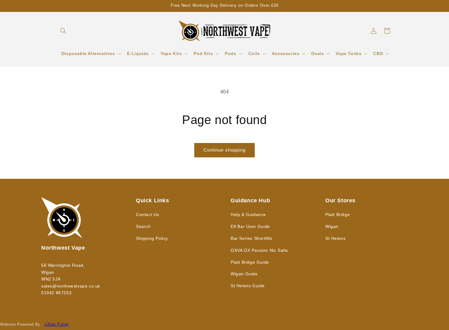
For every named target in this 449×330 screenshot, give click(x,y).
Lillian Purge (57, 324)
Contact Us (147, 214)
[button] (63, 31)
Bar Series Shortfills (251, 238)
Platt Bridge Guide (250, 262)
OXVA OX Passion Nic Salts (259, 250)
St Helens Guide (248, 285)
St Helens (335, 238)
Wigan (331, 226)
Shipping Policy (152, 238)
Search (143, 226)
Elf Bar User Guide (250, 226)
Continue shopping (224, 149)
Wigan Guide (244, 273)
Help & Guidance (248, 214)
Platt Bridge (337, 214)
